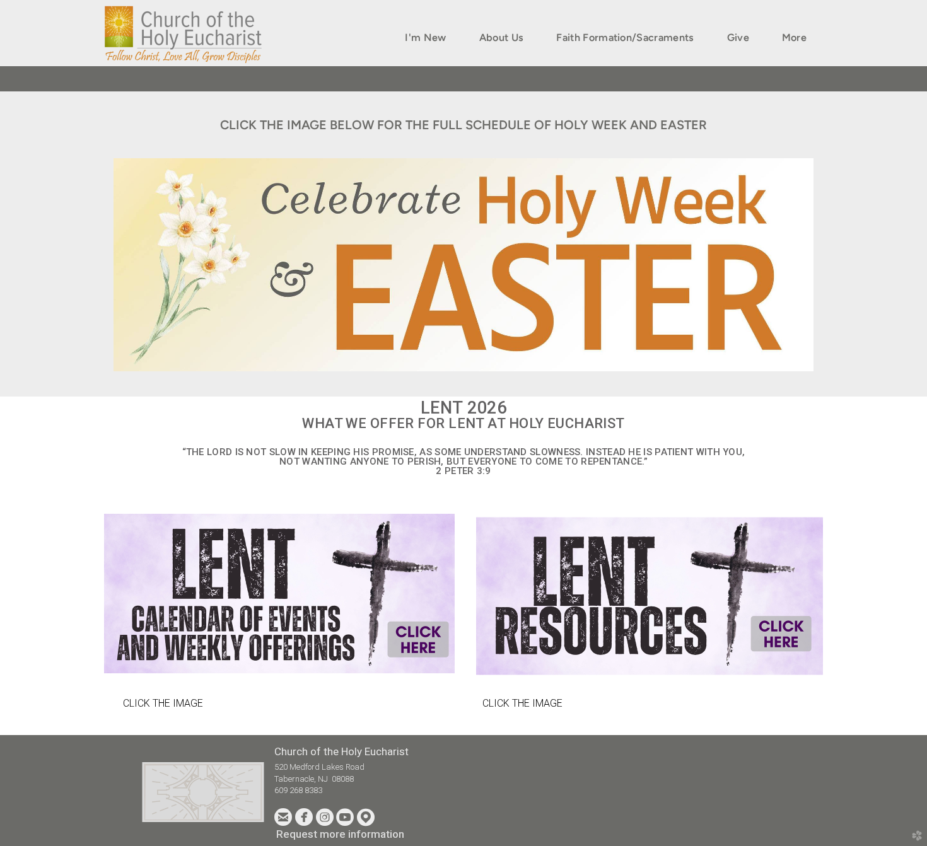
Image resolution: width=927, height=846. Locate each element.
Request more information (340, 834)
